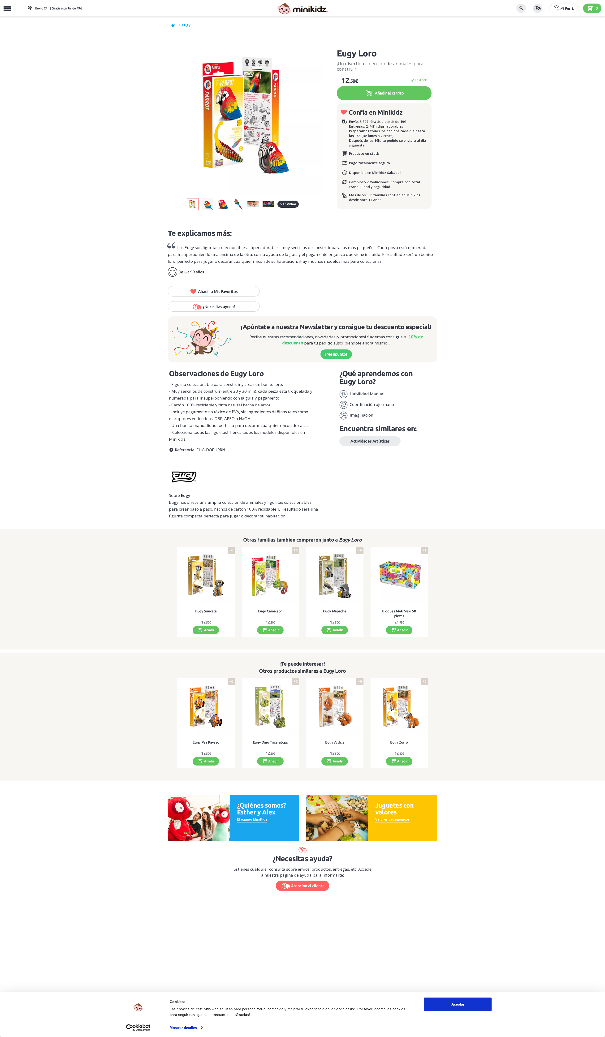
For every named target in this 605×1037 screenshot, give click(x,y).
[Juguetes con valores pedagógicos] (337, 817)
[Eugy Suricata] (206, 575)
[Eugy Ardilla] (334, 706)
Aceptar (457, 1004)
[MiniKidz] (173, 25)
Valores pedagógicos (392, 819)
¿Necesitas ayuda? (219, 306)
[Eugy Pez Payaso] (206, 706)
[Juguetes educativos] (302, 8)
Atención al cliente (308, 885)
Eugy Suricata (206, 611)
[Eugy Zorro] (399, 706)
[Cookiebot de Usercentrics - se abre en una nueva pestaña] (138, 1027)
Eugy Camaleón (270, 611)
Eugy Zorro (399, 742)
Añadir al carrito (389, 93)
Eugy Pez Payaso (206, 742)
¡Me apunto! (336, 354)
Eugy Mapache (334, 611)
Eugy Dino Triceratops (270, 742)
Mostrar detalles (183, 1028)
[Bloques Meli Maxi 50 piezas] (399, 575)
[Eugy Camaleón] (270, 575)
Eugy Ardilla (334, 742)
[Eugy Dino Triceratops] (270, 706)
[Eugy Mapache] (334, 575)
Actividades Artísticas (370, 441)
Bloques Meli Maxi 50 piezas (399, 613)
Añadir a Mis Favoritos (218, 291)
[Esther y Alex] (199, 817)
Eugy (186, 24)
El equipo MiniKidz (252, 819)
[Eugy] (245, 475)
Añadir (208, 630)
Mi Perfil (567, 8)
